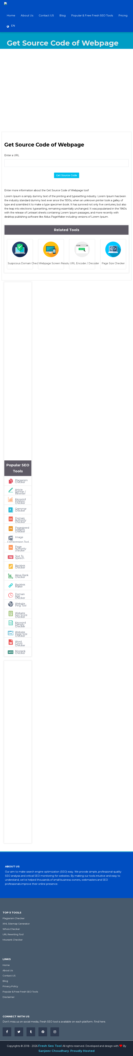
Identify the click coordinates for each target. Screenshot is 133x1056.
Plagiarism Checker (21, 481)
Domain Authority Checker (20, 520)
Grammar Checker (20, 509)
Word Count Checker (20, 643)
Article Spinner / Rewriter (20, 491)
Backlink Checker (20, 566)
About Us (27, 15)
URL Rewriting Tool (13, 934)
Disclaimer (9, 997)
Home (11, 15)
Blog (62, 15)
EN (12, 25)
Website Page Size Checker (21, 634)
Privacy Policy (10, 986)
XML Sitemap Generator (16, 923)
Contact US (46, 15)
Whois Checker (11, 929)
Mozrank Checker (20, 652)
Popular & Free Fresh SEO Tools (92, 15)
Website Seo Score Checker (21, 615)
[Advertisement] (66, 90)
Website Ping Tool (20, 604)
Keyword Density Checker (20, 624)
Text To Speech (19, 557)
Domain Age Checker (20, 596)
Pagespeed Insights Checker (22, 529)
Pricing (122, 15)
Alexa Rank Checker (21, 576)
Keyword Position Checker (20, 501)
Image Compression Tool (18, 539)
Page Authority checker (20, 548)
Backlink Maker (20, 585)
